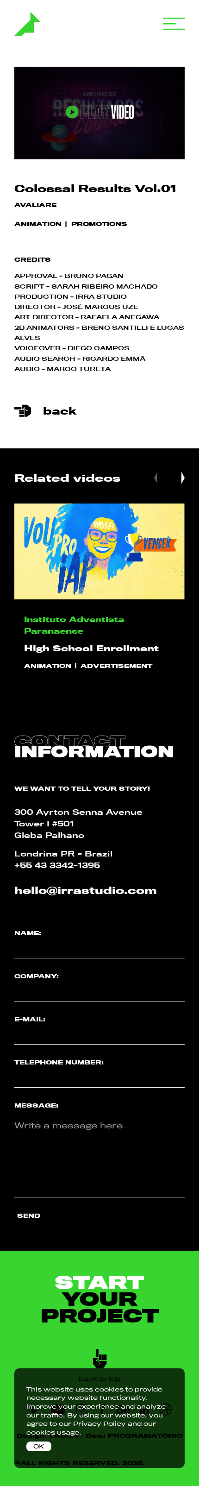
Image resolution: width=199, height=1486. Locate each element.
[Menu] (174, 24)
